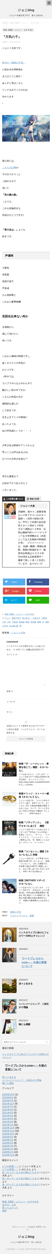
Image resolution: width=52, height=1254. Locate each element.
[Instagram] (10, 517)
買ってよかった (10, 1208)
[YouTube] (13, 517)
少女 (4, 622)
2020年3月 (7, 1146)
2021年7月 (7, 1106)
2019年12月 (8, 1155)
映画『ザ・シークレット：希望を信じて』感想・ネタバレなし (34, 767)
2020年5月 (7, 1140)
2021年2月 (7, 1122)
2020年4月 (7, 1143)
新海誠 (21, 622)
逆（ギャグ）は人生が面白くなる (19, 1172)
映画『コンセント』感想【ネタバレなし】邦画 (34, 853)
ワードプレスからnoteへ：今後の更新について (34, 962)
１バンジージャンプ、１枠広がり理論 (21, 1080)
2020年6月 (7, 1137)
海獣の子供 (15, 912)
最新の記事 (34, 499)
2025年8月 (7, 1097)
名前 (9, 691)
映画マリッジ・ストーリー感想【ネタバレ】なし (34, 795)
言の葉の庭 (13, 626)
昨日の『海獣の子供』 (13, 62)
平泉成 (15, 622)
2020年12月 (8, 1128)
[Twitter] (6, 517)
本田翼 (33, 622)
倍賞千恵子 (16, 618)
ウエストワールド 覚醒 (22, 915)
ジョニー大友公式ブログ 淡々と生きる (26, 1242)
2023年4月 (7, 1100)
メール (10, 701)
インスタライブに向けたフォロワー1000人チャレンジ (34, 934)
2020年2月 (7, 1149)
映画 (27, 622)
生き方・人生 (9, 1205)
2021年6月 (7, 1109)
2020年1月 (7, 1152)
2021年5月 (7, 1112)
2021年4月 (7, 1115)
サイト (9, 712)
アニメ (7, 618)
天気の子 (36, 618)
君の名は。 (26, 618)
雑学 (4, 1211)
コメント (11, 654)
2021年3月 (7, 1119)
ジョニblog (26, 10)
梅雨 (39, 622)
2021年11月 (8, 1103)
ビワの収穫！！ (10, 1166)
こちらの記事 (9, 167)
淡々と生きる (26, 983)
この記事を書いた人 (14, 499)
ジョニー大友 (18, 632)
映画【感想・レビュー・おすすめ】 (20, 614)
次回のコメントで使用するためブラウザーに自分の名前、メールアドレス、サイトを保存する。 (25, 729)
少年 (9, 622)
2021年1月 (7, 1125)
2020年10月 (8, 1134)
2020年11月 (8, 1131)
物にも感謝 (24, 1024)
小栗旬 (44, 618)
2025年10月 (8, 1094)
